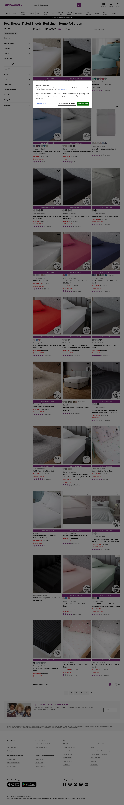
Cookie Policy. (63, 90)
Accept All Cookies (83, 103)
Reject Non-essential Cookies (67, 103)
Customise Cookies (41, 103)
